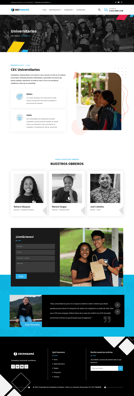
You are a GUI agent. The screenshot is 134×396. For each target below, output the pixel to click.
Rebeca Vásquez (22, 206)
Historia (56, 377)
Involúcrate (68, 10)
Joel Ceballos (97, 206)
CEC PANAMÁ (96, 387)
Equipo (56, 368)
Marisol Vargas (59, 206)
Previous (117, 305)
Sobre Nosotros (54, 10)
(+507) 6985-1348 (116, 11)
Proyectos (57, 372)
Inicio (44, 10)
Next (117, 312)
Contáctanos (80, 10)
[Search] (99, 10)
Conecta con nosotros (42, 2)
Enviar (21, 276)
